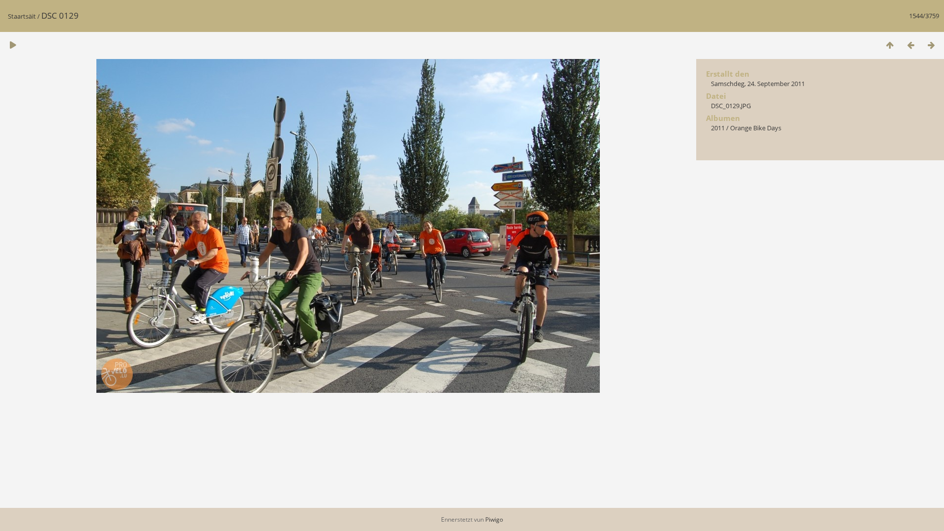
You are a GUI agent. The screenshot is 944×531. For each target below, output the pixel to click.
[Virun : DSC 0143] (931, 45)
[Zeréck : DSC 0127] (910, 45)
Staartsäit (22, 16)
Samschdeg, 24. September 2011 (758, 83)
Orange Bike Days (755, 127)
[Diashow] (12, 45)
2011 (718, 127)
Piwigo (494, 519)
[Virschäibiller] (890, 45)
